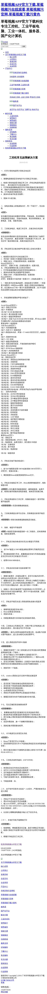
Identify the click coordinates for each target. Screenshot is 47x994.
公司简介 (13, 59)
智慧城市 (13, 120)
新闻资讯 (8, 141)
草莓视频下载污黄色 (9, 903)
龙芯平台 (13, 109)
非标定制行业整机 (8, 891)
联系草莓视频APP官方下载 (15, 148)
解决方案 (8, 113)
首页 (7, 52)
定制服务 (13, 132)
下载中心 (13, 134)
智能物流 (13, 125)
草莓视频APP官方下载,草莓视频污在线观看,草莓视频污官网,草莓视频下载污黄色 (22, 9)
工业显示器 (25, 85)
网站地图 (4, 992)
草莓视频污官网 (7, 899)
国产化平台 (5, 911)
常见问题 (13, 139)
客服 (2, 982)
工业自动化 (14, 116)
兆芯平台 (20, 109)
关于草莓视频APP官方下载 (15, 55)
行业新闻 (13, 146)
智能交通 (13, 123)
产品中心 (8, 68)
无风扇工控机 (15, 97)
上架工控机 (25, 97)
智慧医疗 (13, 118)
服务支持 (8, 130)
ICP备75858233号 (7, 980)
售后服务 (13, 136)
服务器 (3, 907)
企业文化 (13, 64)
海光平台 (35, 109)
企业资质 (13, 66)
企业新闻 (13, 143)
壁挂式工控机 (35, 97)
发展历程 (13, 61)
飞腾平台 (27, 109)
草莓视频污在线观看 (9, 895)
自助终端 (13, 127)
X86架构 (13, 77)
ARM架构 (20, 77)
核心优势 (13, 57)
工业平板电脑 (15, 85)
